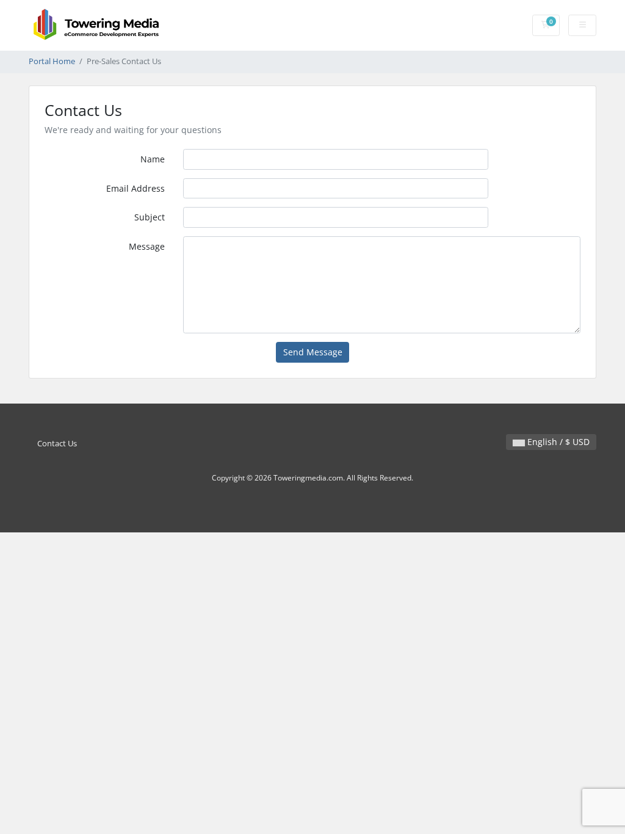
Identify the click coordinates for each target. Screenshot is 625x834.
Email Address (135, 188)
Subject (149, 217)
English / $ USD (557, 442)
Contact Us (57, 443)
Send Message (312, 352)
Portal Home (52, 61)
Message (147, 246)
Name (152, 159)
